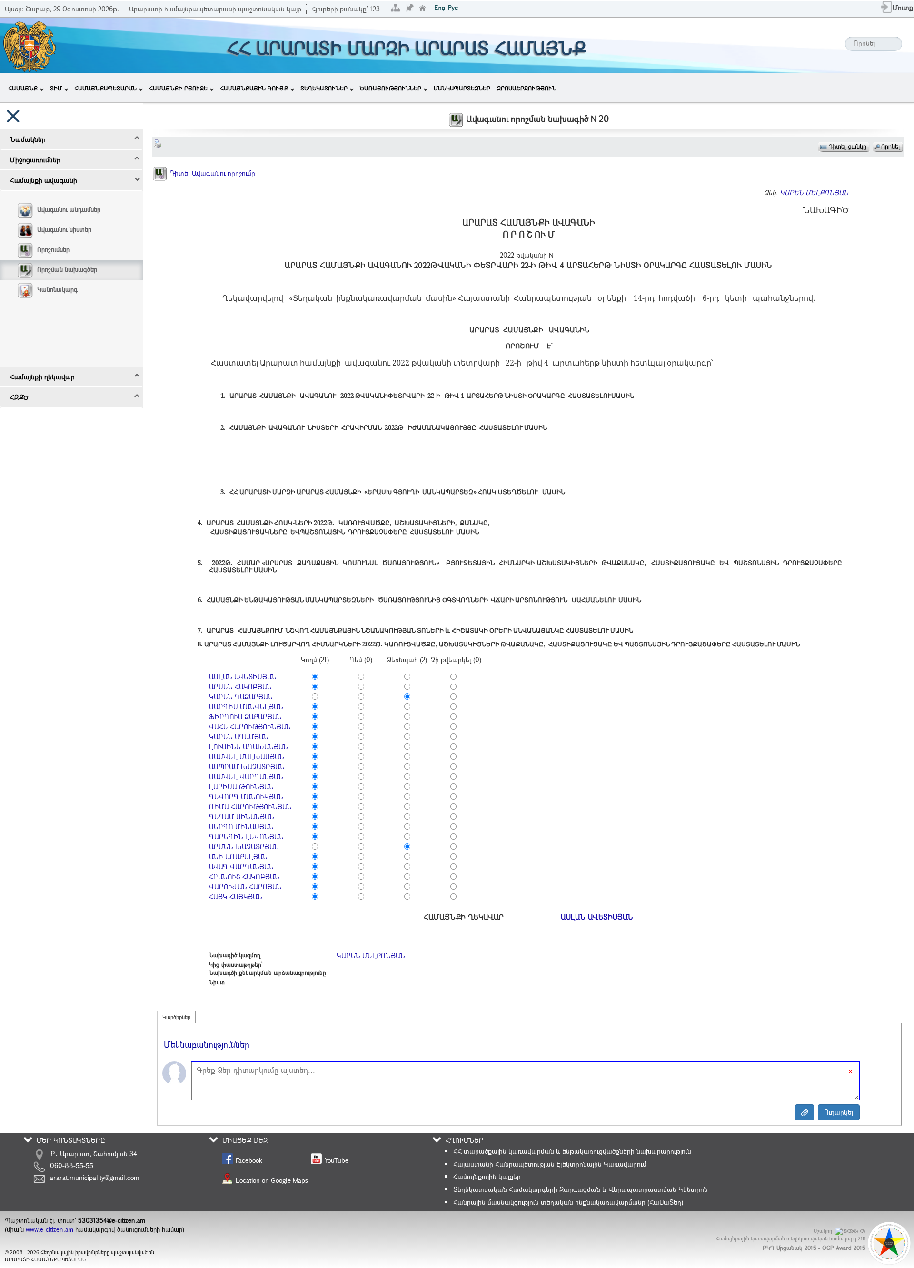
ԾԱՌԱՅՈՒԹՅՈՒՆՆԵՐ (390, 88)
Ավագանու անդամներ (68, 209)
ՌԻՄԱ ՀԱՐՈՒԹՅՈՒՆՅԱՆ (250, 806)
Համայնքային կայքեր (487, 1176)
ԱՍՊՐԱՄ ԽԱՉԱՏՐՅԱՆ (247, 766)
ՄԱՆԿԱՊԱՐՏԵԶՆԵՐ (462, 88)
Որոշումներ (53, 249)
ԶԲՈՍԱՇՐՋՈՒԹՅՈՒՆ (526, 88)
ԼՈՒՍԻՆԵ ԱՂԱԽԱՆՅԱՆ (248, 746)
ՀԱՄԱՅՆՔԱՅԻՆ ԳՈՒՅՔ (254, 88)
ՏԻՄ (56, 88)
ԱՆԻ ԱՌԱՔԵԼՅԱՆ (238, 856)
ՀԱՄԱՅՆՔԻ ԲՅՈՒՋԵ (178, 88)
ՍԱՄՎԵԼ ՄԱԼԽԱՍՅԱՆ (246, 756)
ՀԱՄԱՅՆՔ (23, 88)
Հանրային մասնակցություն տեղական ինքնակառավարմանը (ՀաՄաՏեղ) (568, 1202)
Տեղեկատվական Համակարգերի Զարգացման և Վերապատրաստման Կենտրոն (580, 1189)
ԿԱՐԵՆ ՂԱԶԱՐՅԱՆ (241, 696)
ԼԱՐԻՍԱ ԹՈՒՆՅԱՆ (241, 786)
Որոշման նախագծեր (67, 269)
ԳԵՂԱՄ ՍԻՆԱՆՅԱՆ (241, 816)
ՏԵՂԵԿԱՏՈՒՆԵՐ (324, 88)
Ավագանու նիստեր (64, 229)
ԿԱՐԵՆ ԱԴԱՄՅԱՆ (238, 736)
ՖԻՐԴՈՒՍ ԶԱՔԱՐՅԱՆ (245, 716)
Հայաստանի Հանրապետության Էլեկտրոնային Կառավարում (549, 1164)
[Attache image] (804, 1112)
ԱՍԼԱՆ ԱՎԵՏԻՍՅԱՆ (243, 676)
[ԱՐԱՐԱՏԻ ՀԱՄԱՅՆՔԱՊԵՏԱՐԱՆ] (29, 44)
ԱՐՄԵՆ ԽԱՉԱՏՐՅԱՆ (244, 846)
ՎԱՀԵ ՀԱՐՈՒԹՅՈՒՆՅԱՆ (250, 726)
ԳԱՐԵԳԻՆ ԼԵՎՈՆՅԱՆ (246, 836)
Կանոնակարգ (57, 289)
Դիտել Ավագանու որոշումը (211, 173)
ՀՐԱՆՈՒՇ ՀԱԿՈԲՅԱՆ (244, 876)
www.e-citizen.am (49, 1229)
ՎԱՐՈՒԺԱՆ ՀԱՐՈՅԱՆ (245, 886)
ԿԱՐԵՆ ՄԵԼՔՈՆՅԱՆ (814, 192)
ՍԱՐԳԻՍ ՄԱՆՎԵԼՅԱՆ (246, 706)
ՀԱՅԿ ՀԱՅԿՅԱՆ (235, 896)
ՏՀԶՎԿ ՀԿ (854, 1231)
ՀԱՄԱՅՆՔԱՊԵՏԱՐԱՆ (105, 88)
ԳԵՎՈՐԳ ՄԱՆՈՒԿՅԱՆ (246, 796)
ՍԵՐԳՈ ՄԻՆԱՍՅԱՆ (241, 826)
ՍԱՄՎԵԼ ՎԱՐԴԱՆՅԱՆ (246, 776)
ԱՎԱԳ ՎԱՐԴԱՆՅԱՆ (241, 866)
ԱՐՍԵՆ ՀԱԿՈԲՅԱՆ (240, 686)
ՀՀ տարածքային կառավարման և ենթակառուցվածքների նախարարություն (572, 1151)
